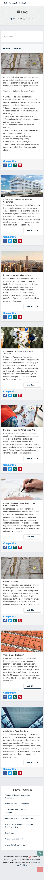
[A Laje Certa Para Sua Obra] (22, 717)
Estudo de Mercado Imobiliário (17, 804)
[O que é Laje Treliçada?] (22, 641)
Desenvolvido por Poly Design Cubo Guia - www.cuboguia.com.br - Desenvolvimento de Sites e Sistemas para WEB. (22, 859)
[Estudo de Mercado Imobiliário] (22, 261)
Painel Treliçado (11, 833)
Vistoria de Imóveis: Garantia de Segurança (17, 796)
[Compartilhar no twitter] (10, 165)
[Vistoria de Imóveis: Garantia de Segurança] (22, 186)
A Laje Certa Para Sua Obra (16, 845)
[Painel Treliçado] (22, 568)
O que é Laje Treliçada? (14, 839)
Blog (22, 19)
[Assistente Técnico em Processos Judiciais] (22, 337)
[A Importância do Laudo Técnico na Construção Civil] (22, 489)
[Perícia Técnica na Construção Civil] (22, 416)
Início (15, 19)
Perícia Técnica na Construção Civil (19, 818)
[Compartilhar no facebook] (5, 165)
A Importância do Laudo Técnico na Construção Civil (19, 825)
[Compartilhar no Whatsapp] (15, 165)
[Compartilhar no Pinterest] (20, 165)
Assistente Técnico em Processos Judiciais (18, 811)
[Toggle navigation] (37, 3)
